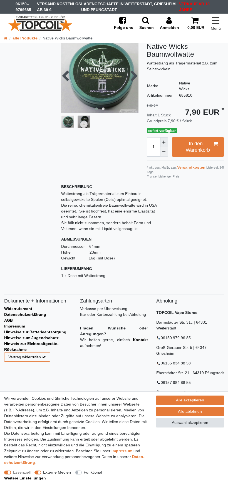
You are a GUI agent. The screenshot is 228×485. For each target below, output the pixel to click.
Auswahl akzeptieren (190, 422)
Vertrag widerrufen (24, 357)
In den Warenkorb (198, 147)
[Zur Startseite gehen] (6, 38)
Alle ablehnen (190, 411)
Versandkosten (191, 167)
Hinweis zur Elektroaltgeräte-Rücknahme (31, 346)
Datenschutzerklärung (25, 314)
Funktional (93, 472)
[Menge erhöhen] (164, 142)
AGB (8, 320)
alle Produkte (25, 38)
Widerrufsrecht (18, 308)
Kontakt (140, 340)
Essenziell (22, 472)
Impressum (14, 326)
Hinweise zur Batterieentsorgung (35, 332)
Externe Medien (57, 472)
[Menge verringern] (164, 152)
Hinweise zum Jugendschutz (31, 338)
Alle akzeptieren (190, 400)
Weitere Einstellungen (25, 478)
